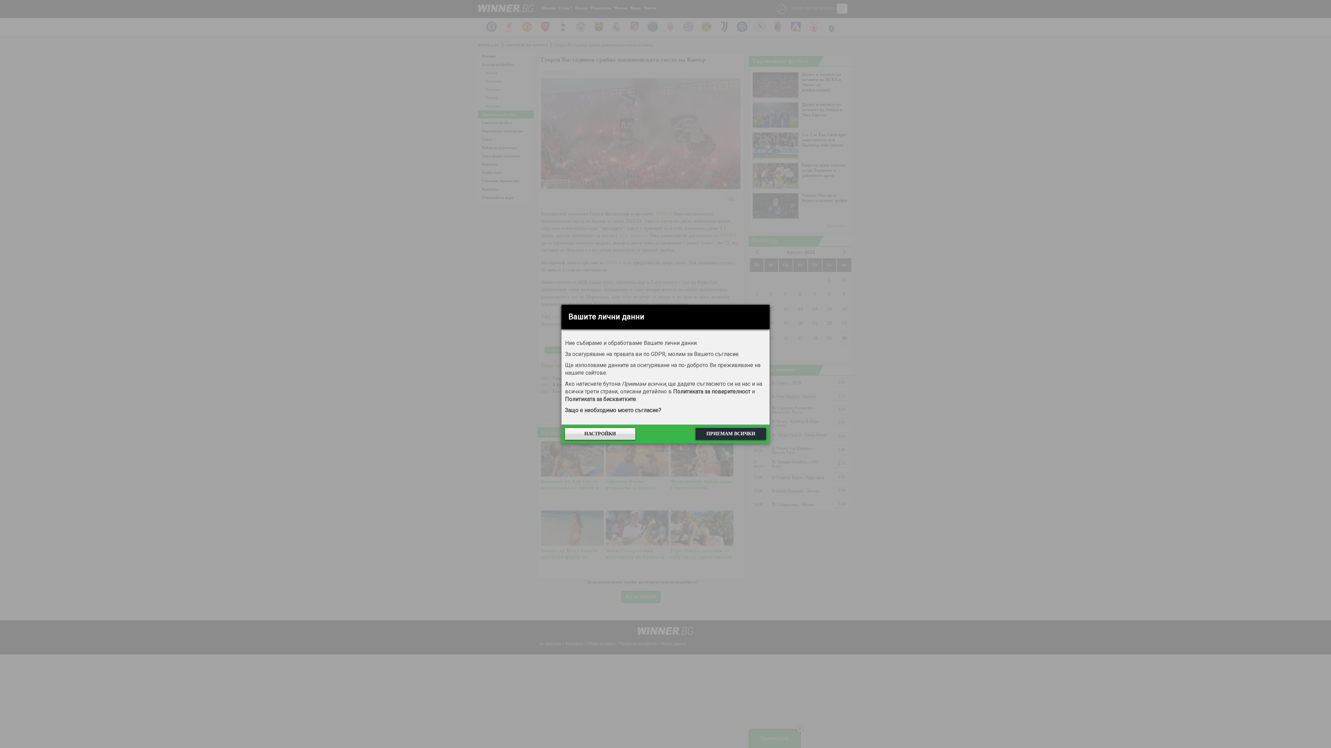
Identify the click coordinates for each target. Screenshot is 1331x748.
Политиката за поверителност (711, 391)
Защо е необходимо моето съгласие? (613, 410)
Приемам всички (730, 433)
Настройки (600, 433)
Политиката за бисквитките (600, 399)
